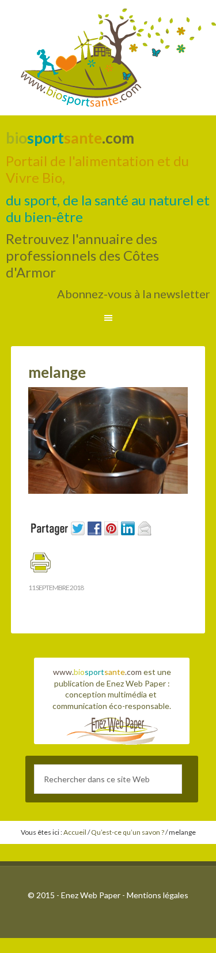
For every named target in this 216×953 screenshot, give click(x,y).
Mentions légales (157, 895)
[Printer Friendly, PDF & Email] (40, 567)
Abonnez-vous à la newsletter (133, 294)
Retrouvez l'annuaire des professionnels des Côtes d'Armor (82, 255)
